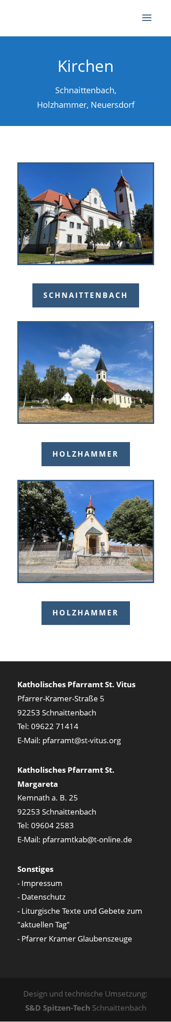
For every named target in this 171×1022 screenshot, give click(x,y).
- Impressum (39, 883)
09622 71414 (54, 726)
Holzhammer (85, 454)
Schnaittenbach (85, 295)
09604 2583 (52, 825)
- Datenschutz (41, 896)
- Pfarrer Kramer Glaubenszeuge (74, 938)
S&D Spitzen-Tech (57, 1007)
